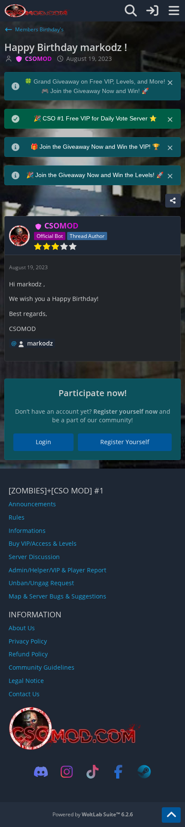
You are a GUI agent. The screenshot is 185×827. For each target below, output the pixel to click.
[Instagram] (67, 772)
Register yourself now (125, 411)
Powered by (92, 814)
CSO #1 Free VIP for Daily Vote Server (96, 118)
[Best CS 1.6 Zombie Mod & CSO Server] (37, 10)
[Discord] (41, 772)
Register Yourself (124, 442)
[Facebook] (118, 772)
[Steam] (144, 772)
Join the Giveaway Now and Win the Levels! (95, 174)
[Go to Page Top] (171, 815)
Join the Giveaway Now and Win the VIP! (96, 146)
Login (43, 442)
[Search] (130, 10)
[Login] (152, 10)
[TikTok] (92, 772)
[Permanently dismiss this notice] (171, 82)
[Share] (173, 201)
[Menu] (173, 10)
